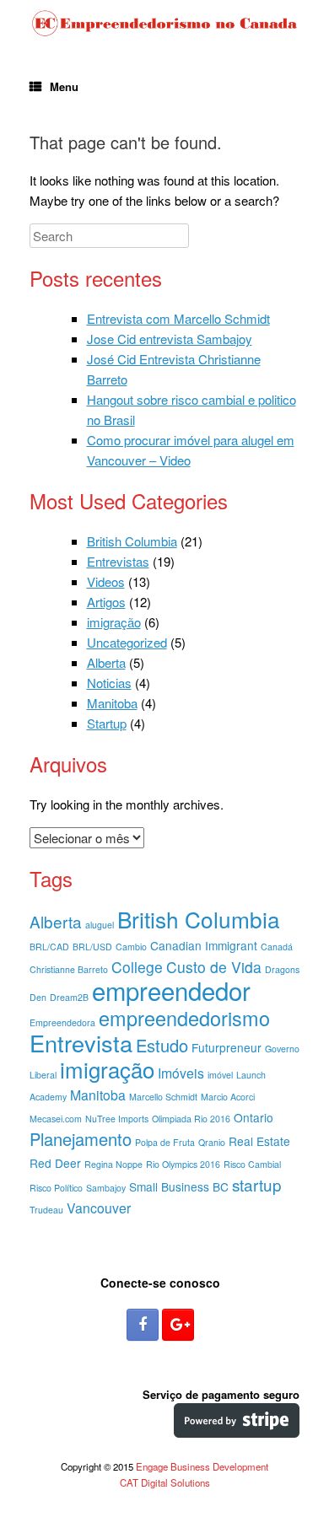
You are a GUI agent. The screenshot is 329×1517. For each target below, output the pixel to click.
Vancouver (99, 1208)
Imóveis (181, 1073)
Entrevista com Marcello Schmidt (178, 318)
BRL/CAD (49, 946)
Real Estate (259, 1140)
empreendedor (171, 990)
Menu (64, 86)
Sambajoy (106, 1187)
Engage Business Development (202, 1466)
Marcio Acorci (228, 1096)
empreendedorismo (184, 1017)
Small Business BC (179, 1186)
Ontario (253, 1117)
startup (257, 1184)
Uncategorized (127, 642)
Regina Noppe (113, 1164)
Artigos (106, 602)
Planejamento (81, 1139)
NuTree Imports (116, 1118)
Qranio (211, 1142)
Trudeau (46, 1209)
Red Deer (55, 1162)
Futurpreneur (226, 1047)
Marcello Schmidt (163, 1096)
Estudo (162, 1045)
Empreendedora (62, 1022)
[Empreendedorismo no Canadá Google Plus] (178, 1325)
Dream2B (69, 997)
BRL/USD (92, 946)
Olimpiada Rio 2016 (191, 1118)
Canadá (277, 946)
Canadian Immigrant (203, 945)
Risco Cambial (252, 1164)
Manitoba (112, 703)
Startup (107, 723)
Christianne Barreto (69, 969)
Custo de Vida (214, 966)
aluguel (99, 924)
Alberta (106, 662)
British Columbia (132, 541)
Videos (106, 581)
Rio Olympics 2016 (183, 1164)
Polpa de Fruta (165, 1142)
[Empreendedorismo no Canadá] (164, 23)
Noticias (109, 682)
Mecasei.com (56, 1118)
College (137, 966)
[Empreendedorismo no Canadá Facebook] (143, 1325)
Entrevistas (118, 561)
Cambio (131, 946)
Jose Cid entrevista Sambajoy (169, 338)
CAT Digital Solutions (165, 1482)
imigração (114, 622)
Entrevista (81, 1042)
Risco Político (56, 1187)
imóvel (220, 1074)
